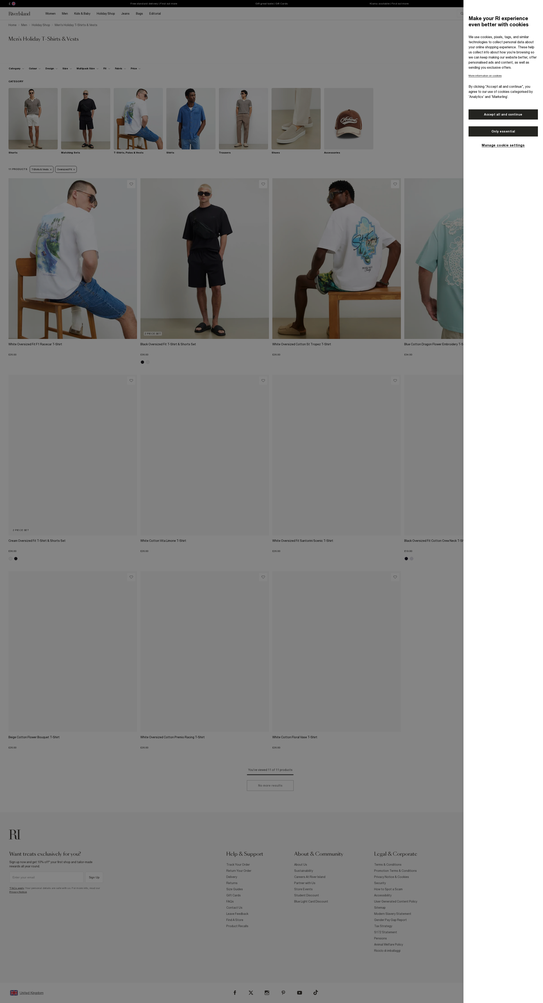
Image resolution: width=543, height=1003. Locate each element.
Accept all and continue (503, 114)
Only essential (503, 131)
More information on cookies (485, 75)
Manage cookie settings (503, 145)
